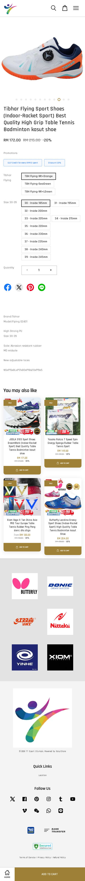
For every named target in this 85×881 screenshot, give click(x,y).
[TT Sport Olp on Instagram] (48, 801)
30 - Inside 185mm (36, 203)
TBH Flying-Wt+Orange (39, 176)
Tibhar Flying (7, 177)
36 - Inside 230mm (36, 234)
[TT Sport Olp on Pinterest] (36, 801)
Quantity (9, 267)
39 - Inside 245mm (36, 257)
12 (68, 99)
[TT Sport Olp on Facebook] (24, 801)
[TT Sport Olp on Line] (60, 813)
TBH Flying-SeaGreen (38, 184)
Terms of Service (27, 857)
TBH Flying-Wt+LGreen (38, 191)
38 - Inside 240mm (36, 249)
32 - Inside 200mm (36, 211)
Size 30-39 (10, 202)
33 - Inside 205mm (36, 218)
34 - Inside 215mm (66, 218)
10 (59, 99)
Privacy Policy (44, 857)
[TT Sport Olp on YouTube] (72, 801)
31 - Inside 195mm (65, 203)
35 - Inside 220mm (36, 226)
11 (63, 99)
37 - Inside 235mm (36, 241)
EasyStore (61, 751)
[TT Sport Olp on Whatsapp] (48, 813)
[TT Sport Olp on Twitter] (12, 801)
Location (42, 775)
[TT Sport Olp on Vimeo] (24, 813)
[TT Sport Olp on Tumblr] (60, 801)
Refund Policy (59, 857)
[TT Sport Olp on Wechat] (36, 813)
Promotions (10, 153)
